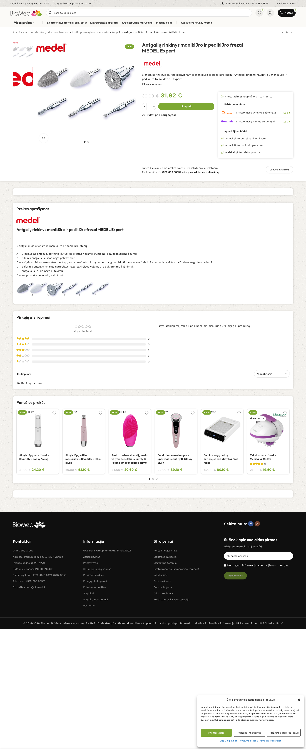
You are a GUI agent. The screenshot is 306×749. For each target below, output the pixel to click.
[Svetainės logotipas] (26, 12)
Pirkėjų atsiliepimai (95, 581)
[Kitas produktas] (291, 32)
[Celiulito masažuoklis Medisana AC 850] (268, 430)
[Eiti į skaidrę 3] (157, 479)
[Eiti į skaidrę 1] (85, 142)
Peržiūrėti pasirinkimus (284, 732)
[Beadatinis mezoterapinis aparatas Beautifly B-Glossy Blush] (176, 430)
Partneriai (89, 605)
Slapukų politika (228, 741)
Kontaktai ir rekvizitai (271, 741)
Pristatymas (90, 562)
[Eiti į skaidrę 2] (88, 142)
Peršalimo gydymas (165, 550)
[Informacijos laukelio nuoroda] (29, 3)
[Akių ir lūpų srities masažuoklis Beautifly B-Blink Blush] (84, 430)
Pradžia (17, 32)
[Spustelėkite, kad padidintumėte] (43, 138)
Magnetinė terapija (165, 562)
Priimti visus (216, 732)
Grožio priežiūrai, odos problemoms (47, 32)
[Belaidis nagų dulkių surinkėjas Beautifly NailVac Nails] (222, 430)
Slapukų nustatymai (95, 599)
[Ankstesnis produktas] (282, 32)
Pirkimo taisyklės (93, 575)
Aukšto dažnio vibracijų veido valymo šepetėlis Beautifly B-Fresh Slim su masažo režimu (129, 458)
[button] (299, 700)
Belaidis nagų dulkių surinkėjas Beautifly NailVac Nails (221, 458)
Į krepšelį (186, 106)
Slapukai (88, 593)
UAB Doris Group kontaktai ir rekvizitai (107, 550)
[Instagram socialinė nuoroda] (257, 523)
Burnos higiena (163, 587)
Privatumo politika (248, 741)
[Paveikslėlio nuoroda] (29, 524)
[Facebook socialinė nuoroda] (250, 523)
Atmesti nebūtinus (249, 732)
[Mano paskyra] (270, 12)
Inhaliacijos (160, 575)
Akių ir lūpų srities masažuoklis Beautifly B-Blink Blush (83, 458)
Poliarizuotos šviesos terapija (171, 599)
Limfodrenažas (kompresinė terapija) (176, 569)
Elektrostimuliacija (165, 556)
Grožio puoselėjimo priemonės (90, 32)
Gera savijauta (162, 581)
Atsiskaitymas (91, 556)
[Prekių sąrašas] (287, 32)
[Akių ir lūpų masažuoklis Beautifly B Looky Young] (38, 430)
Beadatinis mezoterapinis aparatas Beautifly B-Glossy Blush (175, 458)
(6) (265, 463)
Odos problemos (163, 593)
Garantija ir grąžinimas (97, 569)
